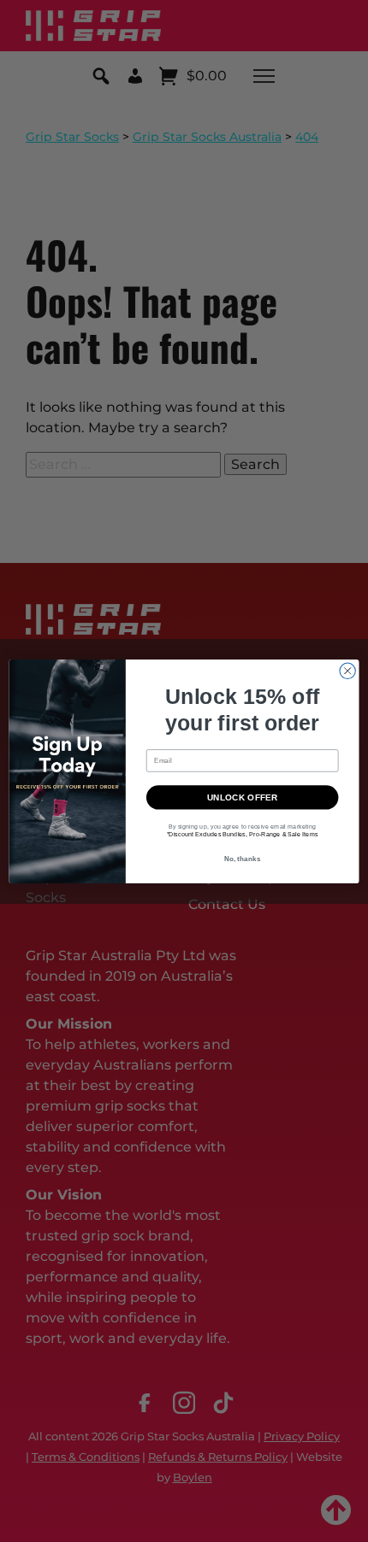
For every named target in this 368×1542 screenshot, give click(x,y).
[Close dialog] (347, 670)
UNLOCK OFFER (242, 797)
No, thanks (242, 858)
